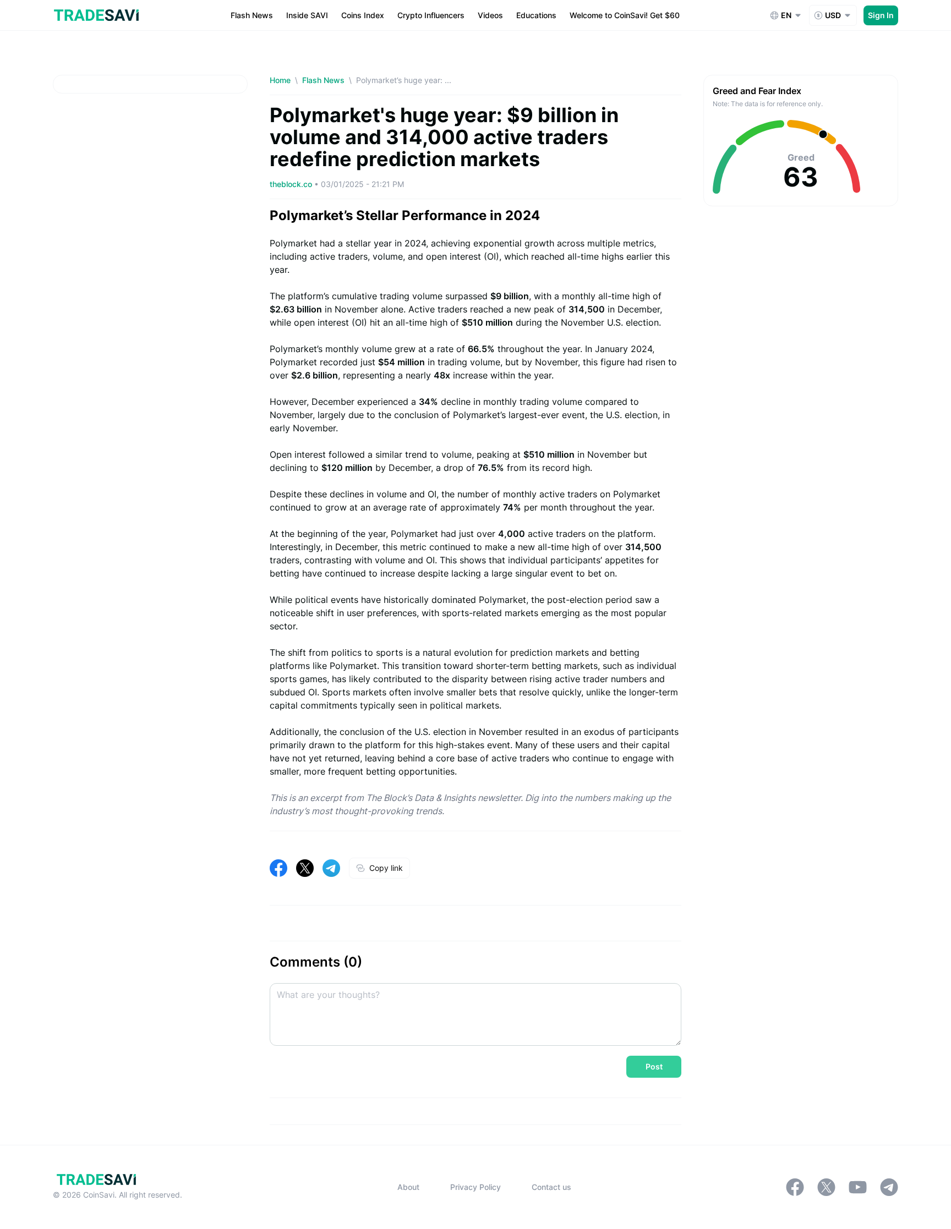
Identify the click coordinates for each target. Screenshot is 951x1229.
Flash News (252, 15)
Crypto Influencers (430, 15)
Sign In (881, 15)
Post (654, 1066)
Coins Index (362, 15)
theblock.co (292, 184)
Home (280, 80)
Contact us (551, 1187)
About (408, 1187)
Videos (490, 15)
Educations (536, 15)
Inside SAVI (307, 15)
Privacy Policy (475, 1187)
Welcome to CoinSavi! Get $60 (625, 15)
